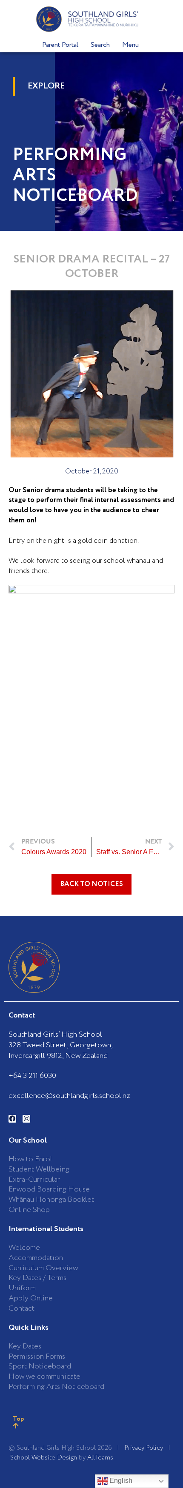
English (120, 1480)
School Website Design (44, 1457)
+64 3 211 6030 (32, 1075)
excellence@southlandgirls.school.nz (69, 1095)
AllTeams (100, 1457)
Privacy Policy (143, 1448)
